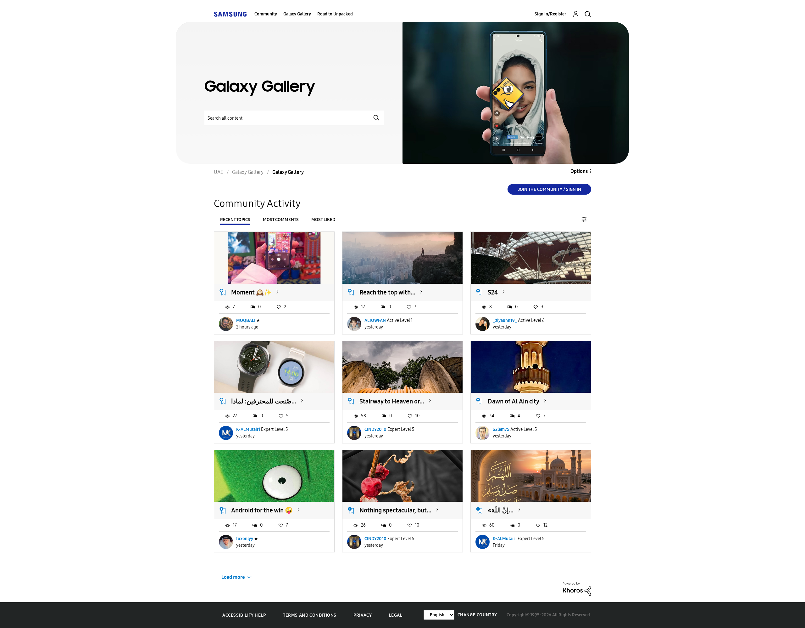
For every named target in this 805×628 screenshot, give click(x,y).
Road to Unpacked (335, 14)
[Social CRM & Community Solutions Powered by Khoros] (577, 589)
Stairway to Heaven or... (391, 401)
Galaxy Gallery (297, 14)
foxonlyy (244, 538)
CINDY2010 (375, 429)
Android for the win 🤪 (262, 510)
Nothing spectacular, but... (395, 510)
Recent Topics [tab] (235, 219)
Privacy (362, 615)
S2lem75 (501, 429)
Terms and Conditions (309, 615)
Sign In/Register (550, 14)
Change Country (477, 615)
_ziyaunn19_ (505, 320)
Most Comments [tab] (281, 219)
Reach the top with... (387, 292)
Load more (233, 577)
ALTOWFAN (375, 320)
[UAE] (230, 14)
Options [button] (579, 171)
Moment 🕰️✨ (251, 292)
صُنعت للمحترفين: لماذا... (263, 401)
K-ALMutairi (248, 429)
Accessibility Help (244, 615)
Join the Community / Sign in (549, 189)
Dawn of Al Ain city (513, 401)
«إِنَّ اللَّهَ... (501, 510)
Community (265, 14)
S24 (493, 292)
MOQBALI (245, 320)
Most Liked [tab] (323, 219)
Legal (395, 615)
